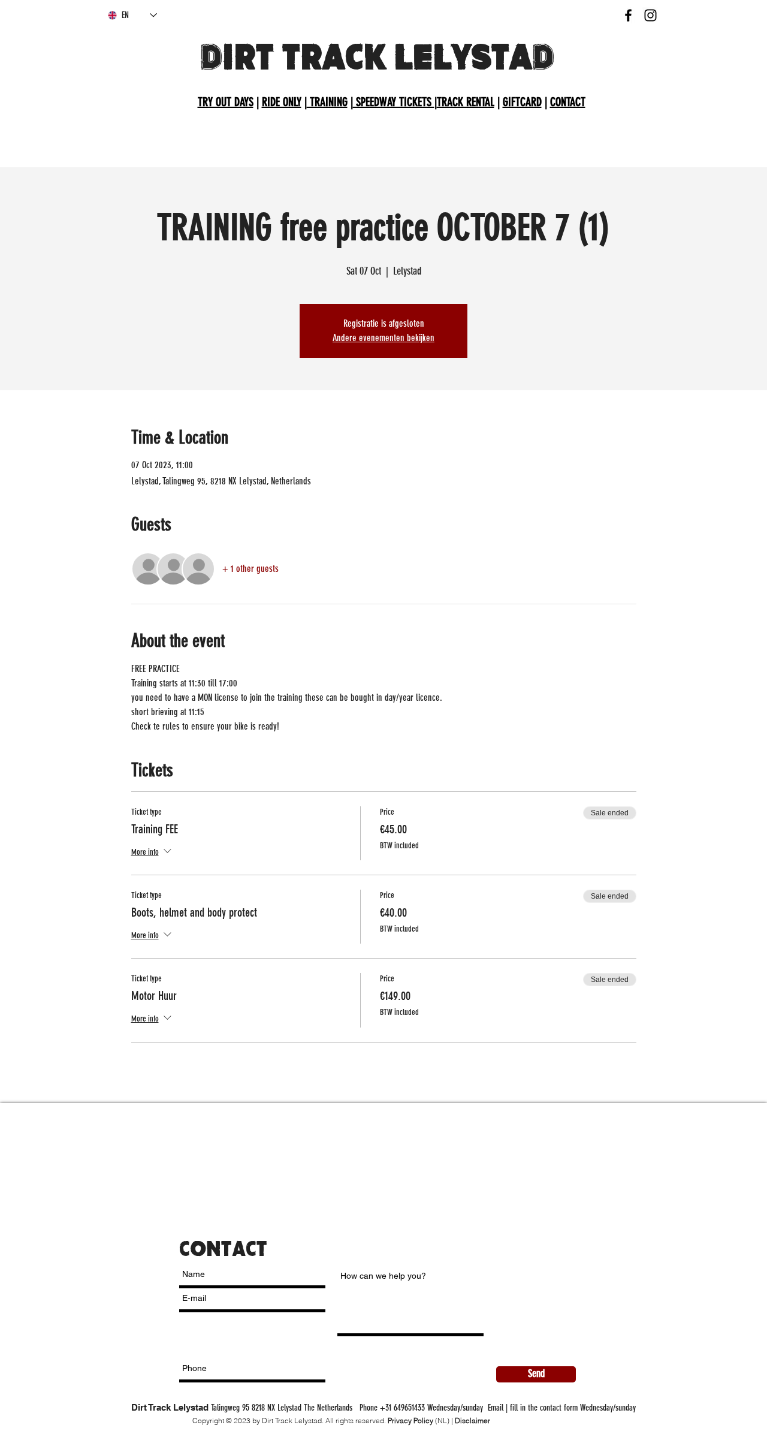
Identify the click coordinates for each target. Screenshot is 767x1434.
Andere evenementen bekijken (383, 338)
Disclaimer (472, 1420)
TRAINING (327, 102)
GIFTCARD (522, 102)
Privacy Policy (410, 1420)
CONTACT (567, 102)
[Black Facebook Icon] (628, 15)
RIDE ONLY (281, 102)
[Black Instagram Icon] (650, 15)
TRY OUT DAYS (225, 102)
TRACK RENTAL (465, 102)
